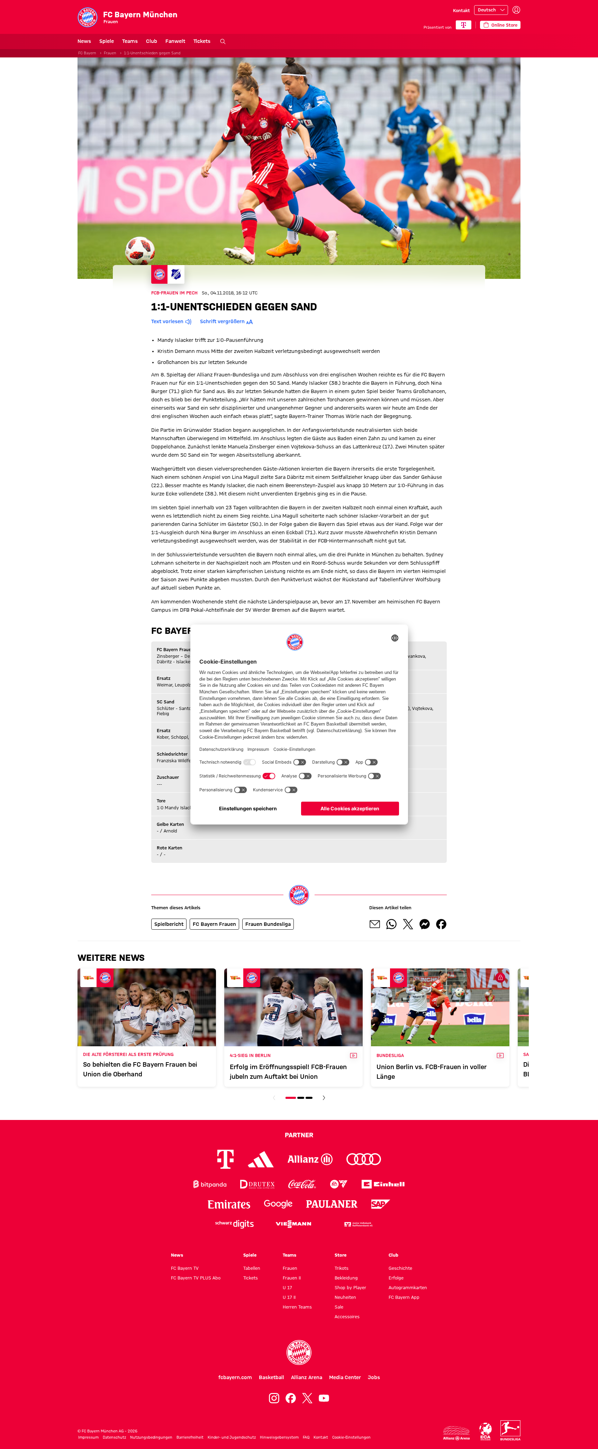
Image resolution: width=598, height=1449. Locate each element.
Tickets (201, 41)
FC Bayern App (404, 1297)
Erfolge (396, 1277)
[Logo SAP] (381, 1204)
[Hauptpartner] (463, 24)
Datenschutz (114, 1437)
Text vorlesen (167, 321)
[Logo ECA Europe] (485, 1431)
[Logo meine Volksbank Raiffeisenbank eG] (358, 1224)
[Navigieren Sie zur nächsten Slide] (323, 1097)
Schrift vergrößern (222, 321)
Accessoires (347, 1316)
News (84, 41)
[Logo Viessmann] (293, 1224)
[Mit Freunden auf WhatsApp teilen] (391, 924)
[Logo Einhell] (383, 1184)
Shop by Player (350, 1287)
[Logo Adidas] (261, 1159)
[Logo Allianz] (310, 1159)
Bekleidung (346, 1277)
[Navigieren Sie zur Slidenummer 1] (291, 1098)
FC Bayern (87, 53)
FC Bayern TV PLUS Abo (195, 1277)
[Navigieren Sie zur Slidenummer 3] (309, 1098)
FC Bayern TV (185, 1268)
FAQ (306, 1437)
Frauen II (292, 1277)
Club (151, 41)
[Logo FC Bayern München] (299, 1352)
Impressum (88, 1437)
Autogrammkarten (408, 1287)
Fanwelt (175, 41)
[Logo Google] (278, 1204)
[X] (307, 1398)
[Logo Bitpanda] (209, 1184)
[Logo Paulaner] (331, 1204)
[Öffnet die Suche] (223, 41)
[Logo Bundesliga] (510, 1430)
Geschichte (400, 1268)
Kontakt (461, 10)
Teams (130, 41)
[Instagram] (274, 1398)
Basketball (271, 1377)
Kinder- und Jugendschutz (232, 1437)
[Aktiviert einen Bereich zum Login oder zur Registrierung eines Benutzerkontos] (516, 10)
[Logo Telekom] (225, 1159)
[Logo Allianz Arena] (456, 1433)
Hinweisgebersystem (279, 1437)
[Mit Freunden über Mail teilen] (374, 924)
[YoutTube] (323, 1398)
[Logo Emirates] (229, 1204)
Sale (339, 1306)
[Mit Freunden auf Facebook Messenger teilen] (424, 924)
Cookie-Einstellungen (351, 1437)
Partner (299, 1134)
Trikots (341, 1268)
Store (340, 1254)
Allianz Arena (306, 1377)
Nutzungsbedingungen (151, 1437)
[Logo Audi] (363, 1159)
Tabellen (251, 1268)
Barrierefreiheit (189, 1437)
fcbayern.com (235, 1377)
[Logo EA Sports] (339, 1184)
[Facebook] (290, 1398)
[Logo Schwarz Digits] (234, 1224)
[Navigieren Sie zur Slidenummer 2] (300, 1098)
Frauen (110, 53)
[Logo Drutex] (257, 1184)
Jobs (374, 1377)
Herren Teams (297, 1306)
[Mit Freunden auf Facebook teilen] (441, 924)
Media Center (345, 1377)
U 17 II (289, 1297)
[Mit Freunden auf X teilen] (408, 924)
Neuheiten (345, 1297)
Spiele (106, 41)
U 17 (287, 1287)
